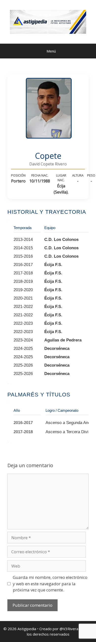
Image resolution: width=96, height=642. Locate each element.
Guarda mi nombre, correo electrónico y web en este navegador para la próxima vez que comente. (50, 583)
